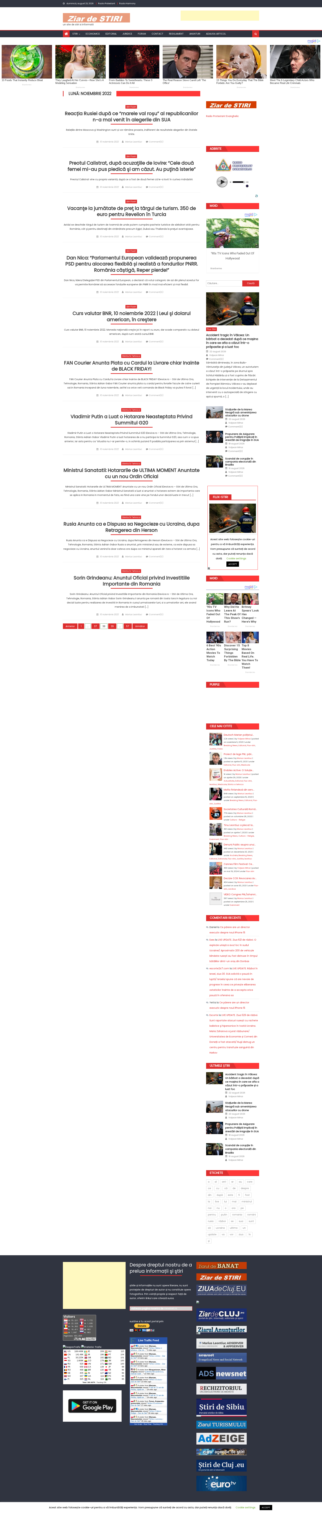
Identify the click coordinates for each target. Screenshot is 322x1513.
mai (234, 1201)
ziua (241, 1234)
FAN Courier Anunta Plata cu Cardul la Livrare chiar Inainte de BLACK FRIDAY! (131, 366)
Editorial (111, 33)
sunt (251, 1221)
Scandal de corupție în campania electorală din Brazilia (240, 461)
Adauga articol (216, 33)
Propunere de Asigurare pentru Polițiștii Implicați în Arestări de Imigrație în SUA (242, 437)
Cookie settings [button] (245, 1507)
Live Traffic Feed (148, 1340)
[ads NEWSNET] (221, 1373)
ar (232, 1181)
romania (237, 1214)
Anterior (70, 626)
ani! (224, 1181)
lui (225, 1201)
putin (224, 1214)
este (230, 1195)
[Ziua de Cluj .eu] (221, 1290)
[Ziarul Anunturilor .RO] (221, 1329)
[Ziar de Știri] (221, 1276)
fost (247, 1195)
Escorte (213, 1015)
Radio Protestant (106, 3)
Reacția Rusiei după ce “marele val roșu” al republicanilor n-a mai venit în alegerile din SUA (131, 117)
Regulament (176, 33)
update (212, 1234)
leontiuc (213, 784)
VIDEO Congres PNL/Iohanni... (240, 894)
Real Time (147, 1424)
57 (127, 626)
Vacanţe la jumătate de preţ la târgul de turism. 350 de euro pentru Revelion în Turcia (131, 211)
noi (209, 1208)
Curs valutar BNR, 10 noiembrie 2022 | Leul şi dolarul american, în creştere (132, 316)
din (209, 1195)
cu (217, 1188)
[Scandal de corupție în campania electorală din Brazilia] (214, 461)
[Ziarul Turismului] (221, 1424)
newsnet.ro (170, 1308)
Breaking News (231, 745)
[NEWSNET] (221, 1357)
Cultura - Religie (237, 819)
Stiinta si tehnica (131, 356)
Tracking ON (101, 1382)
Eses (211, 939)
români (251, 1214)
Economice (93, 33)
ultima (233, 1228)
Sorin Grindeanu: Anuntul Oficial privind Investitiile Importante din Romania (132, 581)
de (234, 1188)
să (209, 1228)
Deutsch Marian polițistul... (239, 735)
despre (245, 1188)
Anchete (234, 855)
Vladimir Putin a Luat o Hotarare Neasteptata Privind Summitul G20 (132, 420)
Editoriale (222, 858)
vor (231, 1234)
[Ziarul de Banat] (221, 1265)
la (209, 1201)
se (232, 1221)
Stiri (75, 33)
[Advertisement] (220, 16)
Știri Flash (131, 106)
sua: (241, 1221)
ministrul (247, 1201)
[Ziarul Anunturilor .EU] (197, 1302)
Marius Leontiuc (133, 141)
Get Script (138, 1424)
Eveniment (214, 839)
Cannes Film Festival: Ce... (239, 864)
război (222, 1221)
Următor (140, 626)
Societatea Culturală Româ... (240, 809)
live (217, 1201)
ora (233, 1208)
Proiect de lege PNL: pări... (238, 754)
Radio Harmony (127, 3)
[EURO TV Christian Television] (221, 1483)
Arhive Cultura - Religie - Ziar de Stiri (146, 1412)
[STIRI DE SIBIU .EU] (221, 1407)
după (220, 1195)
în (250, 1234)
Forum (142, 33)
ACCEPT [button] (266, 1507)
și (209, 1241)
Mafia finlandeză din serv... (239, 789)
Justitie (212, 748)
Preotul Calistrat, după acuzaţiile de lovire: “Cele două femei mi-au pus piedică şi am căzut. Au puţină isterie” (132, 166)
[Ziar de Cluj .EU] (221, 1314)
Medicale (245, 765)
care (249, 1181)
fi (239, 1195)
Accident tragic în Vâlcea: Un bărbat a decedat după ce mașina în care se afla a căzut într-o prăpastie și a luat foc (232, 341)
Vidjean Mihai (216, 355)
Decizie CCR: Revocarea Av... (240, 878)
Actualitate (229, 780)
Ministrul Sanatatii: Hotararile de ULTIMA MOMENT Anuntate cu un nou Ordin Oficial (132, 473)
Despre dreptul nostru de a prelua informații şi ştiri (161, 1268)
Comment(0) (156, 141)
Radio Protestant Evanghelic (222, 116)
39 (112, 626)
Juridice (127, 33)
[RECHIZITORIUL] (221, 1388)
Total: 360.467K (89, 1382)
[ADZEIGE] (221, 1438)
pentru (212, 1214)
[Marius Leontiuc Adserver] (221, 1343)
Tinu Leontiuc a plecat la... (239, 825)
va (223, 1234)
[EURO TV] (221, 1452)
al (216, 1181)
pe (242, 1208)
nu (218, 1208)
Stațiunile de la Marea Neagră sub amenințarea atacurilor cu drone (240, 412)
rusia (210, 1221)
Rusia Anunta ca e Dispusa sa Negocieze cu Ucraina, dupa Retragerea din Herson (132, 527)
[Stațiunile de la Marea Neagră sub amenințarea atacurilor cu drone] (214, 412)
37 (95, 626)
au (240, 1181)
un (244, 1228)
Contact (157, 33)
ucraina (220, 1228)
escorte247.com (219, 968)
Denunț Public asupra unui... (240, 844)
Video (220, 748)
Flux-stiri (211, 329)
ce (209, 1188)
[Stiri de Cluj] (221, 1465)
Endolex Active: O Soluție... (239, 770)
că (225, 1188)
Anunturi (194, 33)
